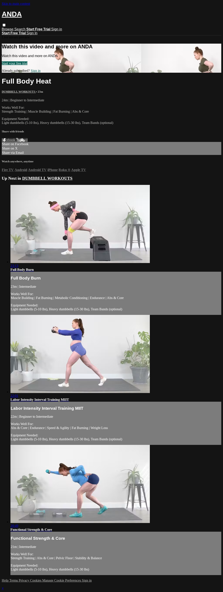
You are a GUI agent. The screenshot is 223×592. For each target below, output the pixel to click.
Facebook (9, 140)
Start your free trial (14, 63)
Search (20, 29)
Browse (8, 29)
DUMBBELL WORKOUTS (19, 91)
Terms (14, 580)
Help (5, 580)
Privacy (24, 580)
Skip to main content (16, 3)
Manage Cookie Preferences (62, 580)
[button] (4, 25)
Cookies (36, 580)
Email (24, 140)
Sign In (32, 33)
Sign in (56, 29)
